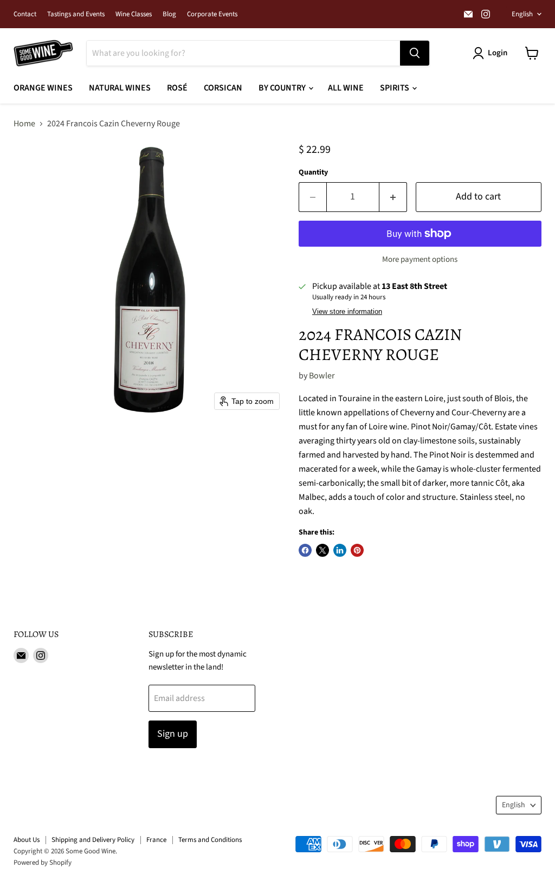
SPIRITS (395, 88)
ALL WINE (346, 88)
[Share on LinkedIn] (339, 550)
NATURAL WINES (120, 88)
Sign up (172, 734)
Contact (25, 14)
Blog (169, 14)
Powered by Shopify (43, 862)
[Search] (414, 53)
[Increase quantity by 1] (393, 197)
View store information (347, 312)
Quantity (313, 172)
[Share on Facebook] (305, 550)
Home (24, 123)
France (156, 840)
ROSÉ (177, 88)
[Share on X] (322, 550)
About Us (27, 840)
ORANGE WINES (43, 88)
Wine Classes (133, 14)
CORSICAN (223, 88)
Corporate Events (212, 14)
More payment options (419, 259)
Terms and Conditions (210, 840)
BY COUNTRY (283, 88)
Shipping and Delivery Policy (92, 840)
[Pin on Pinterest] (357, 550)
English (522, 14)
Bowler (322, 376)
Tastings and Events (76, 14)
